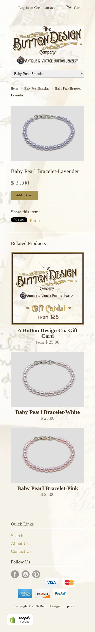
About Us (20, 543)
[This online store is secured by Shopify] (20, 623)
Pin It (35, 220)
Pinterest (36, 574)
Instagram (26, 574)
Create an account (48, 8)
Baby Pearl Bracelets (36, 88)
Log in (23, 8)
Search (17, 535)
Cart (77, 8)
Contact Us (21, 551)
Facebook (15, 574)
